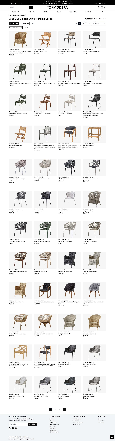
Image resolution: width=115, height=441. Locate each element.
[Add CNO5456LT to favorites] (79, 316)
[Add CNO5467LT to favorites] (104, 378)
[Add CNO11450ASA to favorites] (104, 65)
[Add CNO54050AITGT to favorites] (79, 128)
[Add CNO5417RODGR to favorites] (54, 223)
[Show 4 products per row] (79, 23)
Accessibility (52, 426)
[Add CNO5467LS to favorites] (79, 378)
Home (10, 15)
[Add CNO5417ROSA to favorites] (79, 223)
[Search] (31, 7)
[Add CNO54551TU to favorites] (54, 316)
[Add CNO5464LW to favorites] (30, 378)
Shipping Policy (76, 424)
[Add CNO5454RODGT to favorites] (79, 284)
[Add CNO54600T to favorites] (30, 346)
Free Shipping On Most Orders (16, 4)
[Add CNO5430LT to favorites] (104, 254)
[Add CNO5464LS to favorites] (79, 346)
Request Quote (55, 3)
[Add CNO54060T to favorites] (104, 128)
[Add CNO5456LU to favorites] (104, 316)
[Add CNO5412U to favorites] (30, 33)
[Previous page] (50, 409)
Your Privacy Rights (54, 432)
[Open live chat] (112, 437)
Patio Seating (16, 15)
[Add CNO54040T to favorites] (30, 128)
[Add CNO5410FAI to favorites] (30, 193)
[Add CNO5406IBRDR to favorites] (30, 161)
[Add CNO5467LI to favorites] (54, 378)
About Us (52, 419)
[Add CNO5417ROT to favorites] (104, 223)
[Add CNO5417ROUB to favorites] (30, 254)
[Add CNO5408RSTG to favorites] (104, 161)
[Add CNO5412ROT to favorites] (104, 193)
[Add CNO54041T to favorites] (54, 33)
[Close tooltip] (112, 432)
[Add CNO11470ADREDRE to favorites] (54, 96)
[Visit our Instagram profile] (16, 428)
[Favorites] (102, 7)
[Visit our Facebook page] (13, 428)
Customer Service (66, 3)
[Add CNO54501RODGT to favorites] (54, 284)
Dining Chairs (23, 15)
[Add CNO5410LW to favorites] (79, 193)
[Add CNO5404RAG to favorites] (54, 128)
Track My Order (101, 421)
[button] (105, 7)
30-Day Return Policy (77, 422)
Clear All (26, 27)
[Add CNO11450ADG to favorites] (54, 65)
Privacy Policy (53, 428)
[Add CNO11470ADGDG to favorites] (30, 96)
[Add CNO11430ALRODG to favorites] (104, 33)
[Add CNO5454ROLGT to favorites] (104, 284)
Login (99, 419)
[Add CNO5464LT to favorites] (104, 346)
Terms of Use (53, 430)
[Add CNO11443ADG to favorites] (30, 65)
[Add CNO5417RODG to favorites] (30, 223)
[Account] (99, 7)
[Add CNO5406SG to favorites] (79, 161)
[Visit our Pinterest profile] (10, 428)
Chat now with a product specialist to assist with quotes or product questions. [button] (101, 433)
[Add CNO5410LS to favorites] (54, 193)
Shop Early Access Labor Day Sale (58, 1)
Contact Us (52, 421)
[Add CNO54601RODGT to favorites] (54, 346)
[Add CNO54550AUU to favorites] (30, 316)
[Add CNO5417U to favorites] (54, 254)
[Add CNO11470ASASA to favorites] (79, 96)
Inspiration (46, 3)
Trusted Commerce (54, 424)
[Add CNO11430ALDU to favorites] (79, 33)
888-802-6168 (102, 4)
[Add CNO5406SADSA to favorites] (54, 161)
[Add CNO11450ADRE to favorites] (79, 65)
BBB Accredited (53, 422)
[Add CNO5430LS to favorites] (79, 254)
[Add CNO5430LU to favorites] (30, 284)
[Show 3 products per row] (76, 23)
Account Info (101, 422)
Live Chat (95, 4)
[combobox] (19, 7)
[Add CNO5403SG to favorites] (104, 96)
